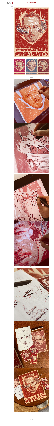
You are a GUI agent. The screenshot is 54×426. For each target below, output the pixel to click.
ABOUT (12, 8)
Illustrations (11, 6)
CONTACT (12, 9)
